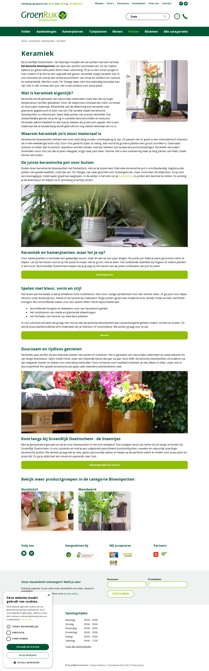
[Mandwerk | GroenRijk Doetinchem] (104, 511)
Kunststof (29, 489)
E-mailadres (154, 579)
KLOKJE (177, 16)
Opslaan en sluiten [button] (27, 647)
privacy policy (71, 593)
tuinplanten (126, 176)
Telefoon (185, 16)
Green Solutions (98, 665)
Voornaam (112, 579)
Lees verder (26, 619)
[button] (28, 662)
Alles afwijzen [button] (27, 655)
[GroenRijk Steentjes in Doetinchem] (44, 17)
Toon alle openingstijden (78, 646)
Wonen (104, 335)
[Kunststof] (47, 511)
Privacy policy (137, 665)
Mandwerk (87, 489)
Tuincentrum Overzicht (118, 665)
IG (31, 553)
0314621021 (75, 3)
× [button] (48, 595)
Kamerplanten (104, 274)
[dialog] (27, 630)
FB (23, 553)
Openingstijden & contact (104, 464)
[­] (181, 4)
